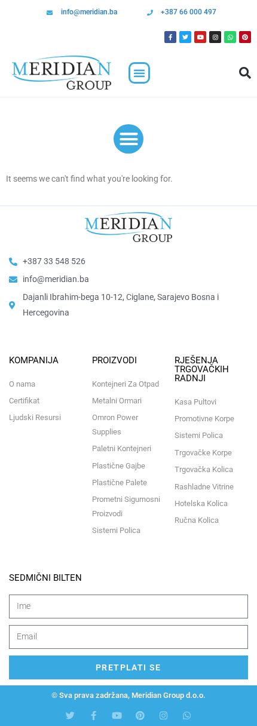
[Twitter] (185, 37)
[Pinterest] (245, 37)
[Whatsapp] (230, 37)
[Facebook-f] (93, 715)
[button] (139, 73)
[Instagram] (215, 37)
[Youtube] (200, 37)
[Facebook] (170, 37)
